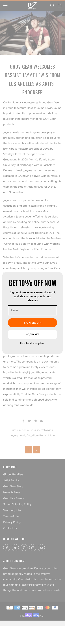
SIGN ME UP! (33, 322)
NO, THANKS (32, 334)
